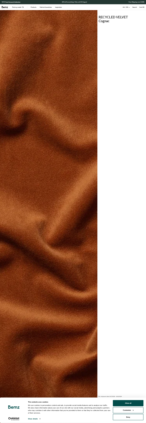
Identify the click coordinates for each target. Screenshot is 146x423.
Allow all (128, 403)
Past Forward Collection (12, 2)
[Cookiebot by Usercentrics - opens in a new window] (13, 418)
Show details (33, 419)
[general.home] (5, 7)
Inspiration (58, 7)
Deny (128, 417)
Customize (127, 410)
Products (33, 7)
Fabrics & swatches (46, 7)
